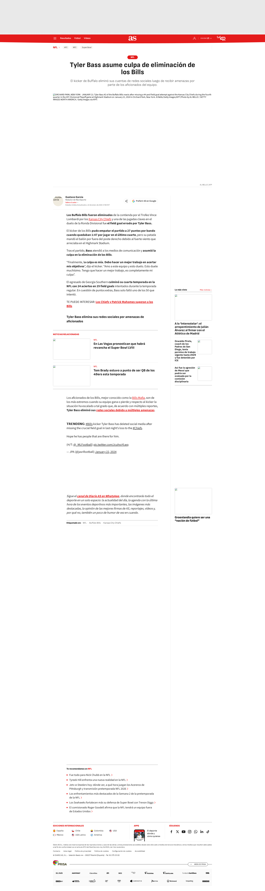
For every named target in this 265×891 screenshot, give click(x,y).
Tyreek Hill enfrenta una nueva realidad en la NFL (97, 780)
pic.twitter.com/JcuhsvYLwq (110, 444)
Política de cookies (101, 851)
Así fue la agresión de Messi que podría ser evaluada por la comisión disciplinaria (185, 374)
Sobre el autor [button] (71, 202)
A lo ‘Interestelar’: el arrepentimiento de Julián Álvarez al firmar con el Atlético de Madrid (191, 328)
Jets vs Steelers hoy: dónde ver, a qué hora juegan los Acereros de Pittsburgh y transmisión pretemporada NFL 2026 (106, 787)
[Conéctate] (194, 38)
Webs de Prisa (200, 864)
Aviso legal (67, 851)
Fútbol (77, 38)
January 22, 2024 (105, 452)
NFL (55, 47)
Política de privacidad (83, 851)
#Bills (89, 424)
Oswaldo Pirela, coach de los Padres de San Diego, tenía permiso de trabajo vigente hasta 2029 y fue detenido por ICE (185, 351)
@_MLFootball (82, 444)
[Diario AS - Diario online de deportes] (132, 38)
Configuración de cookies (122, 851)
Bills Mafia (138, 398)
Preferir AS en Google (146, 201)
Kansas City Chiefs (100, 219)
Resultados (65, 38)
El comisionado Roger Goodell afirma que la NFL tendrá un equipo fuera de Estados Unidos (110, 809)
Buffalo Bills (95, 523)
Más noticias (205, 290)
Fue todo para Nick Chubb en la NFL (89, 775)
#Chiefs (137, 428)
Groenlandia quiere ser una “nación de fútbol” (192, 519)
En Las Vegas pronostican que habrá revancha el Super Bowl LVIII (119, 346)
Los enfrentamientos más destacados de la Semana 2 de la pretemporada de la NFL (111, 796)
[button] (126, 201)
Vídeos (87, 38)
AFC (65, 47)
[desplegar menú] (55, 38)
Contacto (56, 851)
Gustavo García (74, 197)
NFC (74, 47)
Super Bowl (86, 47)
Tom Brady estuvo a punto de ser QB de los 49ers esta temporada (124, 372)
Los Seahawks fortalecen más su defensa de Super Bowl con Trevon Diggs (111, 803)
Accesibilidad (140, 851)
